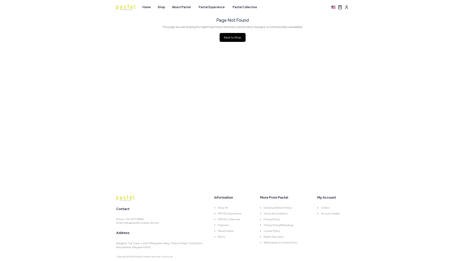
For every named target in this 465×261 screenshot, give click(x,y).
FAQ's (221, 236)
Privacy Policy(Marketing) (279, 225)
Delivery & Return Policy (278, 207)
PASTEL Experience (230, 213)
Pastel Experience (212, 7)
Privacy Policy (272, 219)
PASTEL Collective (229, 219)
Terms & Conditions (276, 213)
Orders (325, 207)
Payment (223, 225)
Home (146, 7)
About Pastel (181, 7)
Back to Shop (232, 37)
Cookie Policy (272, 231)
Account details (330, 213)
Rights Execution (274, 236)
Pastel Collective (245, 7)
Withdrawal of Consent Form (281, 242)
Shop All (223, 207)
